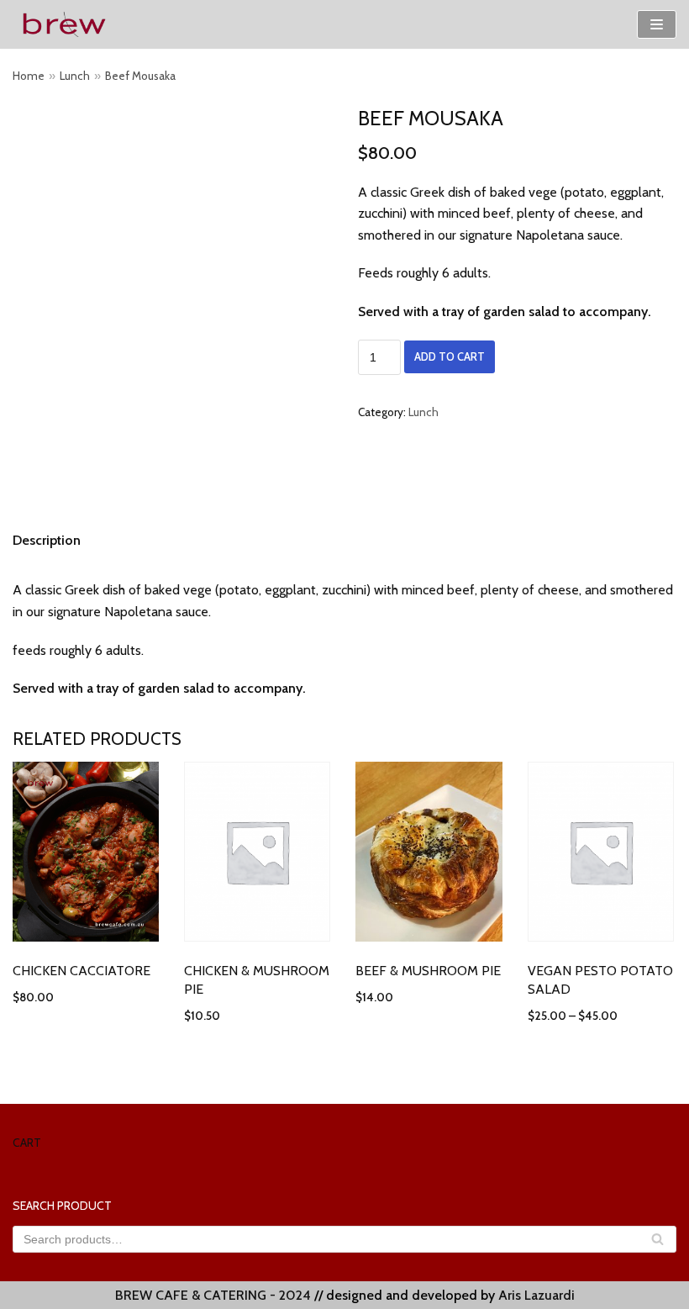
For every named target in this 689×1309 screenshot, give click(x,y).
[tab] (47, 540)
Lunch (75, 75)
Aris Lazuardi (536, 1295)
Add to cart (449, 357)
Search (657, 1245)
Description (47, 540)
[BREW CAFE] (63, 24)
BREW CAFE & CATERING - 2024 (213, 1295)
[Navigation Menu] (656, 24)
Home (29, 75)
